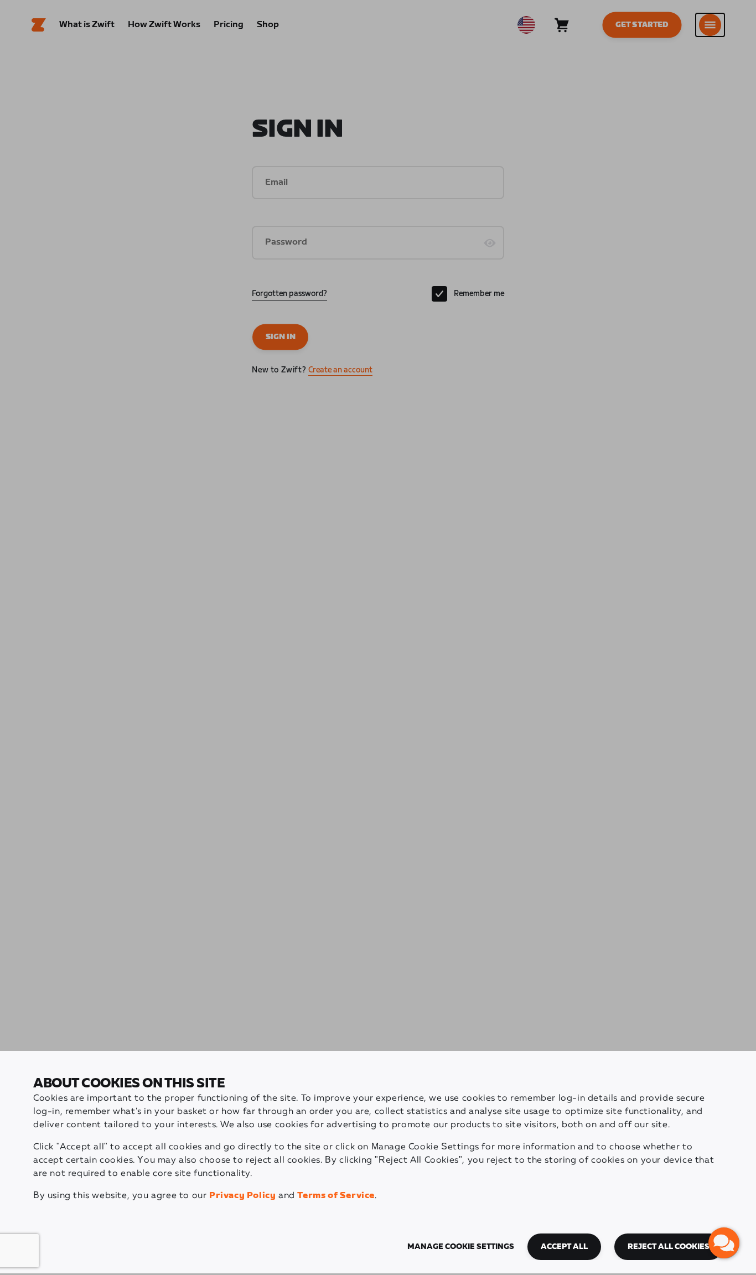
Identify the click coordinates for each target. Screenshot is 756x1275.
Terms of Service (336, 1195)
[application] (724, 1243)
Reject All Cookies (669, 1247)
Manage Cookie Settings (460, 1246)
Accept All (564, 1247)
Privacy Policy (242, 1195)
